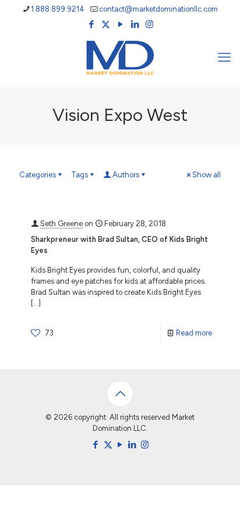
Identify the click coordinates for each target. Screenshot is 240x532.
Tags (79, 174)
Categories (37, 174)
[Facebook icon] (91, 24)
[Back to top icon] (120, 393)
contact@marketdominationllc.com (158, 9)
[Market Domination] (120, 57)
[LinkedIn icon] (134, 24)
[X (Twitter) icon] (105, 24)
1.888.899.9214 (57, 9)
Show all (206, 174)
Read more (194, 333)
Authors (125, 174)
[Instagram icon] (149, 24)
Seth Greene (61, 223)
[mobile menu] (224, 57)
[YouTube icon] (120, 24)
